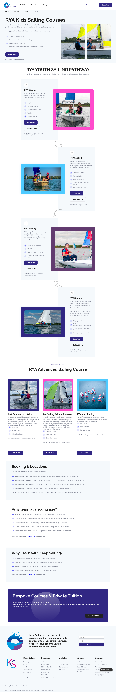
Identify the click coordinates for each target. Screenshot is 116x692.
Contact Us (98, 662)
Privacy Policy (9, 686)
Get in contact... (94, 616)
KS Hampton (45, 664)
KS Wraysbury (45, 669)
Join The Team (28, 669)
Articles (25, 675)
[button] (24, 5)
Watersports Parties (83, 664)
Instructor (62, 669)
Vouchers (26, 677)
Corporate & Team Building (83, 670)
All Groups (80, 662)
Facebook (98, 667)
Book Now (12, 54)
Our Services (27, 672)
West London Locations (48, 677)
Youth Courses (63, 664)
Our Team (26, 667)
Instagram (98, 669)
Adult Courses (63, 662)
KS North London (46, 667)
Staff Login (26, 662)
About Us (26, 664)
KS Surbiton (45, 672)
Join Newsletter (91, 644)
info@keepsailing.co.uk (102, 672)
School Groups (82, 667)
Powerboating (63, 667)
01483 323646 (99, 675)
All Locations (45, 662)
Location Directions (101, 664)
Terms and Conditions (22, 686)
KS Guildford (45, 675)
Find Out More (32, 128)
